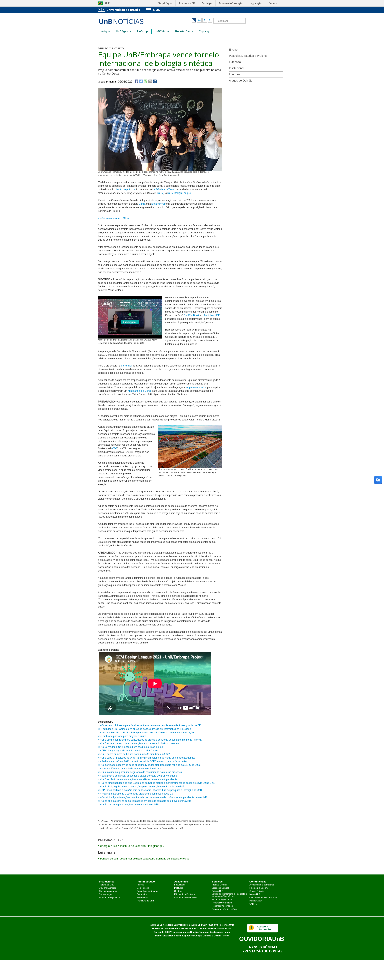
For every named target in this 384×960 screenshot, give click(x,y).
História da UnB (106, 885)
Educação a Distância (184, 894)
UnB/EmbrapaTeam (163, 189)
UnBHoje (142, 31)
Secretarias (142, 897)
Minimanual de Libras (139, 390)
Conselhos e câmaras (147, 891)
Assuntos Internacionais (186, 897)
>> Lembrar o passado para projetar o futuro (122, 736)
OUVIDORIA (261, 939)
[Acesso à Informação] (251, 928)
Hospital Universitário (222, 903)
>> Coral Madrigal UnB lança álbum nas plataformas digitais (130, 747)
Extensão (235, 62)
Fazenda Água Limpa (222, 899)
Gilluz (142, 203)
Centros (178, 891)
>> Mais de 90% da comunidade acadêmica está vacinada (130, 768)
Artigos (105, 31)
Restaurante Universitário (224, 909)
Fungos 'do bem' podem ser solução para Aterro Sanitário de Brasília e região (144, 858)
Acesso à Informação (264, 928)
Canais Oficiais (256, 891)
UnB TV (253, 904)
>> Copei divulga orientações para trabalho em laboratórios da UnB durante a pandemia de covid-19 (153, 797)
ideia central (158, 203)
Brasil (108, 3)
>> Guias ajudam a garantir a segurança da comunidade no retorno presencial (140, 772)
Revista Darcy (184, 31)
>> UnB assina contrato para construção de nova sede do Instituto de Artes (138, 743)
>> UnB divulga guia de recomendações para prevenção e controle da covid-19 (141, 786)
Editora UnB (217, 891)
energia (105, 846)
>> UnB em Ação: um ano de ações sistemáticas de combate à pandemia (137, 779)
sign (179, 193)
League (186, 193)
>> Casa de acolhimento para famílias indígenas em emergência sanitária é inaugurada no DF (149, 725)
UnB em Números (107, 888)
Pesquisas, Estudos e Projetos (248, 56)
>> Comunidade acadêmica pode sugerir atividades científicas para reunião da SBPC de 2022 (149, 765)
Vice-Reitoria (143, 888)
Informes (234, 74)
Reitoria (140, 885)
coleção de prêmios (124, 189)
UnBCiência (161, 31)
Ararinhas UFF (212, 315)
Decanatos (142, 894)
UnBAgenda (123, 31)
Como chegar (105, 894)
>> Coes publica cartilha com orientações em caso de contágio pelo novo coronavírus (144, 801)
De (175, 193)
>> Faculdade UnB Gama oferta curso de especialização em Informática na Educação (144, 729)
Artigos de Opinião (240, 81)
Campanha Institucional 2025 (263, 897)
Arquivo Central (219, 885)
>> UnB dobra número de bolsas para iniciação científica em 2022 (134, 754)
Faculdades (180, 885)
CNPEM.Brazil (191, 315)
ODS (114, 448)
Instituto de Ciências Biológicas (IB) (142, 846)
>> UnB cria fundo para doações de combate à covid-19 (128, 804)
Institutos (178, 888)
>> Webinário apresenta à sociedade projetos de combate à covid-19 (135, 793)
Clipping (204, 31)
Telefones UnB (226, 924)
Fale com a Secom (258, 888)
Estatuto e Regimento (109, 897)
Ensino (233, 50)
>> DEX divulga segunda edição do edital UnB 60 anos (128, 750)
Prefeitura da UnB (145, 901)
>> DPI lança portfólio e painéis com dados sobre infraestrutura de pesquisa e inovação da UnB (150, 790)
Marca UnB (254, 894)
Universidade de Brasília (185, 932)
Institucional (236, 68)
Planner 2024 (255, 901)
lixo (115, 846)
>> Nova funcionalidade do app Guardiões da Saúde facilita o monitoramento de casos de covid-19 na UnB (156, 783)
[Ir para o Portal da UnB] (120, 10)
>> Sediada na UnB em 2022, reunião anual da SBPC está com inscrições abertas (142, 761)
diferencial (127, 365)
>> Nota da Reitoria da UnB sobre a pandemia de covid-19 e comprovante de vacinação (146, 732)
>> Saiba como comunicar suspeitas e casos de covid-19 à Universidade (137, 775)
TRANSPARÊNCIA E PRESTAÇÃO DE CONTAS (262, 949)
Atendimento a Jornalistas (261, 885)
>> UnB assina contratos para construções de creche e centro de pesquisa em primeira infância (150, 739)
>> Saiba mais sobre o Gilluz (113, 218)
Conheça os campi (108, 891)
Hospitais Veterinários (222, 906)
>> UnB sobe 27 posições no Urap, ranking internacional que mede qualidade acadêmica (146, 757)
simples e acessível (196, 387)
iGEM (160, 193)
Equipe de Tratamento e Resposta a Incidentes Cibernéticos (229, 895)
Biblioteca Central (220, 888)
